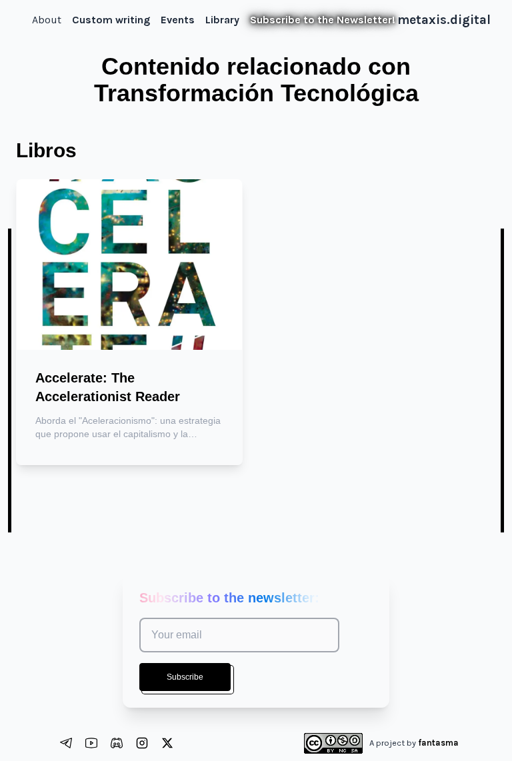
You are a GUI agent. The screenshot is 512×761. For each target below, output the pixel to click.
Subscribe (185, 677)
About (46, 19)
